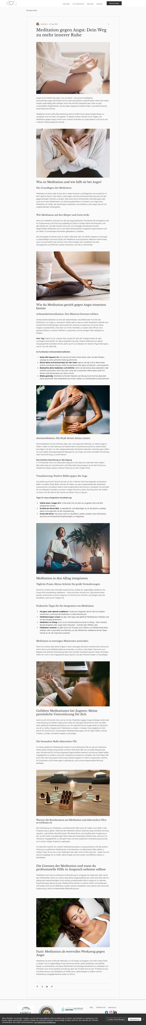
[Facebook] (106, 1012)
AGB (91, 1007)
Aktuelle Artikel (31, 11)
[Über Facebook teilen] (37, 986)
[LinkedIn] (115, 1012)
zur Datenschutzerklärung (45, 1022)
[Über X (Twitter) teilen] (42, 986)
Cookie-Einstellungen (116, 1019)
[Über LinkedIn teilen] (47, 986)
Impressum (112, 1007)
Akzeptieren (135, 1019)
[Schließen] (143, 1019)
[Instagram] (111, 1012)
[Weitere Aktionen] (108, 24)
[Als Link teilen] (52, 986)
